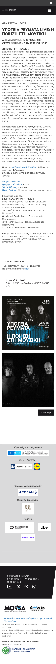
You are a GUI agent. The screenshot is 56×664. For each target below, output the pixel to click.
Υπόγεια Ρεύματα (11, 181)
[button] (5, 650)
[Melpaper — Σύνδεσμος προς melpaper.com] (45, 465)
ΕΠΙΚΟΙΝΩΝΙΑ (14, 579)
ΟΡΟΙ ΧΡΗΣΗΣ (14, 582)
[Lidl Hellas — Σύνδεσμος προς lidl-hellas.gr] (33, 465)
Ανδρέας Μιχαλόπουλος (24, 167)
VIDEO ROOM (32, 579)
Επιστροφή (46, 412)
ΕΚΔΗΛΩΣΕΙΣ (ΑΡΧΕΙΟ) (18, 576)
